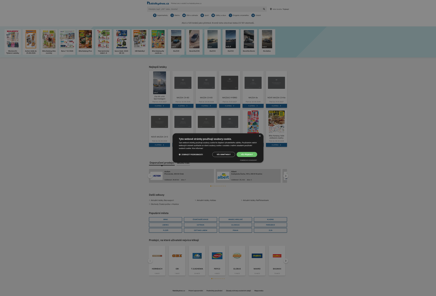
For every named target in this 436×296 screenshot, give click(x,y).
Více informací (197, 148)
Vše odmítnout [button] (224, 154)
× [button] (260, 136)
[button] (191, 154)
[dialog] (218, 148)
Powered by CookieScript (248, 160)
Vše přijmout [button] (247, 154)
